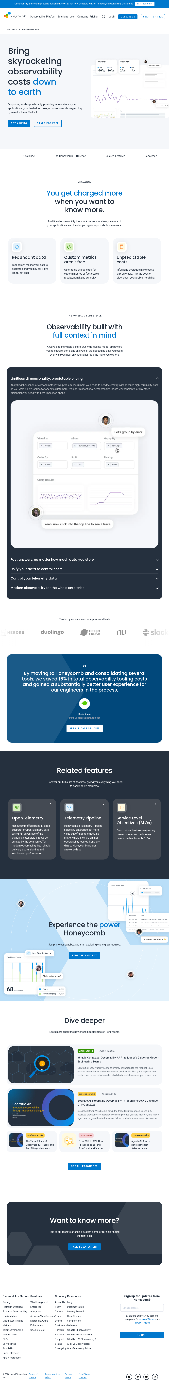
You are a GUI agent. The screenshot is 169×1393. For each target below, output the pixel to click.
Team (58, 1307)
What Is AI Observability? (80, 1334)
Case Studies (74, 1316)
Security (59, 1334)
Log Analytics (10, 1316)
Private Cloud (10, 1334)
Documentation (75, 1307)
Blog (69, 1302)
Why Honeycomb (39, 1302)
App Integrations (12, 1357)
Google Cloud (37, 1330)
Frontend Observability (15, 1311)
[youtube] (146, 1377)
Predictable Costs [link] (30, 30)
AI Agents (35, 1311)
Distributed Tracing (13, 1320)
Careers (59, 1311)
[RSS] (155, 1377)
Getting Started (75, 1311)
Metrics (7, 1325)
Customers (61, 1325)
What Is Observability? (79, 1330)
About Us (60, 1302)
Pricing (93, 16)
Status (58, 1344)
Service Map (9, 1344)
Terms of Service (147, 1319)
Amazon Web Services (42, 1316)
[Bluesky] (129, 1377)
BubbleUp (8, 1348)
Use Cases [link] (12, 30)
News (58, 1316)
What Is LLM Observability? (81, 1339)
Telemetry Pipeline (13, 1330)
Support (59, 1339)
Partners (59, 1330)
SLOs (5, 1339)
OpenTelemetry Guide (79, 1348)
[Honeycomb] (15, 16)
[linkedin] (138, 1377)
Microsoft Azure (39, 1320)
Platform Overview (13, 1307)
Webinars (72, 1325)
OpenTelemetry (11, 1353)
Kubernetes (36, 1325)
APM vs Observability (78, 1344)
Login (112, 16)
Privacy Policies (142, 1322)
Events (58, 1320)
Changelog (61, 1348)
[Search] (103, 16)
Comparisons (74, 1320)
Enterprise (36, 1307)
